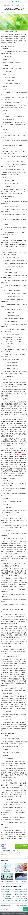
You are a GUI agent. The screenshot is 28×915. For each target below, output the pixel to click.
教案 (22, 5)
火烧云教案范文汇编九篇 (21, 889)
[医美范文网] (14, 2)
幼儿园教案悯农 (23, 905)
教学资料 (17, 5)
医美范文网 (11, 913)
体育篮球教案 (8, 905)
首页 (11, 5)
